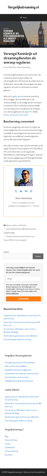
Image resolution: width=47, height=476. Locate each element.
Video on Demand (19, 225)
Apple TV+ (28, 111)
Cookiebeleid (10, 447)
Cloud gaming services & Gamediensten (20, 362)
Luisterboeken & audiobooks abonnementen (22, 373)
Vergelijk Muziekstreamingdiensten (18, 370)
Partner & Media (11, 440)
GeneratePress (39, 472)
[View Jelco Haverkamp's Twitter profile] (16, 191)
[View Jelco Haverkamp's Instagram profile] (31, 191)
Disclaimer (9, 454)
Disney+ (7, 115)
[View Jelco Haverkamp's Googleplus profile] (26, 191)
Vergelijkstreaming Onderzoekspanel (19, 380)
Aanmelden (23, 299)
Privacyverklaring (12, 293)
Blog (6, 436)
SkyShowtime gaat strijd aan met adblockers (21, 335)
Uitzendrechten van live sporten (17, 377)
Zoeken (6, 252)
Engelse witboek (17, 96)
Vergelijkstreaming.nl (23, 7)
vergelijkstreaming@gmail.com (20, 205)
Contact (8, 443)
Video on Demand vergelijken (16, 366)
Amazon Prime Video (20, 115)
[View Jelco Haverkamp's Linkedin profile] (21, 191)
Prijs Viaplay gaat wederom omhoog (17, 339)
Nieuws (9, 225)
